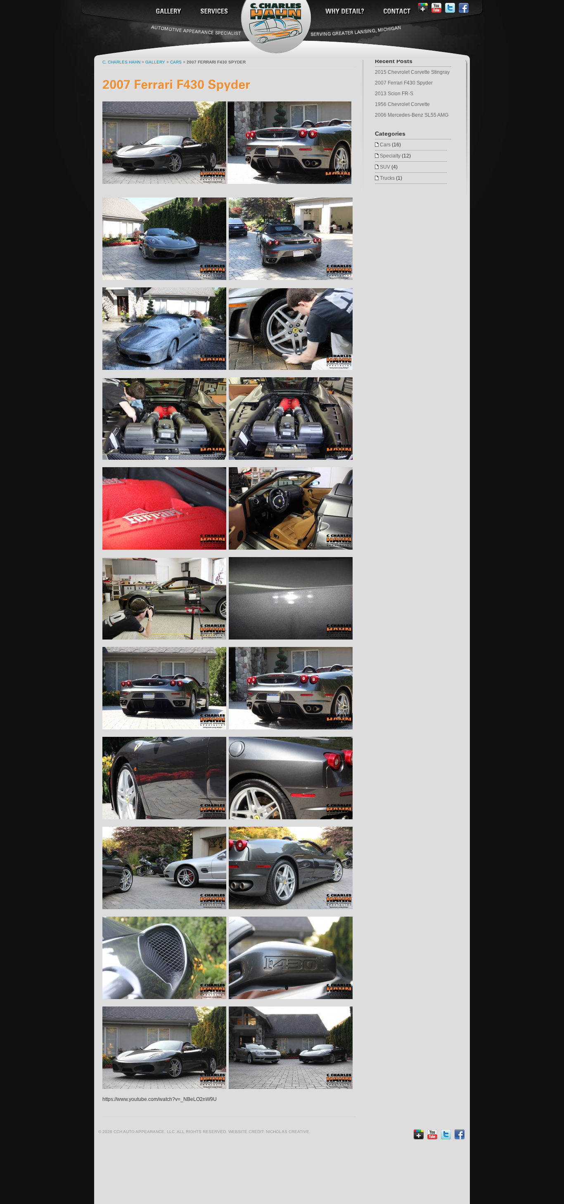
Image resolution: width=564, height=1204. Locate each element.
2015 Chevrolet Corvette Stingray (412, 72)
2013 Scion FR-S (394, 93)
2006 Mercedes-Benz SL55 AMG (411, 115)
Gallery (155, 62)
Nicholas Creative (287, 1131)
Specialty (390, 156)
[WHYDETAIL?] (344, 11)
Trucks (387, 178)
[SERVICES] (213, 11)
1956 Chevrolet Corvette (402, 104)
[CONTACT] (396, 11)
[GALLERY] (167, 11)
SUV (385, 167)
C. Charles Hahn (121, 62)
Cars (385, 145)
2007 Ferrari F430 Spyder (404, 83)
